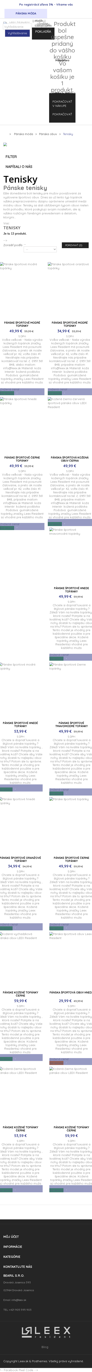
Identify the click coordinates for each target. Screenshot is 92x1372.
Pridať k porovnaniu (24, 392)
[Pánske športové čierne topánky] (22, 425)
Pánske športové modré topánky (22, 324)
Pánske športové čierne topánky (22, 459)
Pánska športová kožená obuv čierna (70, 459)
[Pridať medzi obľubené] (17, 392)
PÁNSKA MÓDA (26, 13)
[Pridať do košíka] (11, 392)
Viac (6, 223)
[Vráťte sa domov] (4, 134)
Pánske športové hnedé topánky (20, 724)
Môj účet (11, 1237)
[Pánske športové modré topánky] (22, 290)
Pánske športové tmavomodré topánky (71, 724)
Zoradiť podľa (12, 245)
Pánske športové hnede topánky (71, 589)
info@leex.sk (18, 1300)
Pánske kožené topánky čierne (20, 994)
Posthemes (39, 1361)
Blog (45, 1347)
